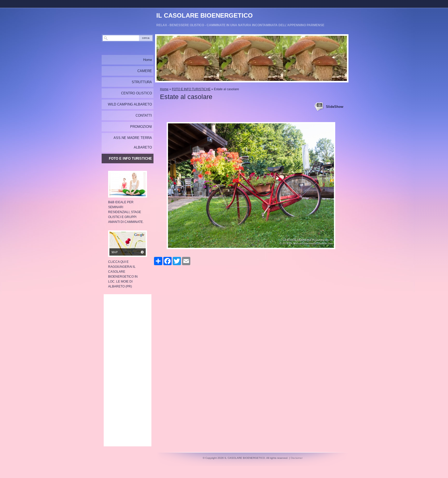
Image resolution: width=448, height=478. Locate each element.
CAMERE (144, 71)
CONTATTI (144, 115)
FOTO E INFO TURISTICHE (191, 89)
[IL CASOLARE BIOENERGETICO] (227, 15)
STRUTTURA (142, 82)
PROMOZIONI (141, 127)
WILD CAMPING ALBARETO (130, 104)
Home (164, 89)
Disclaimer (297, 457)
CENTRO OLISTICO (136, 93)
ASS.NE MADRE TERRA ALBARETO (133, 142)
